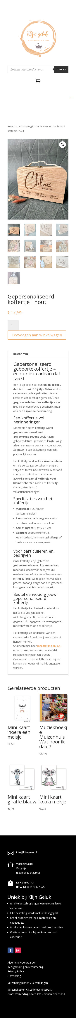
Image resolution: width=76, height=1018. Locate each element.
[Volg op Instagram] (18, 950)
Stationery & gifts (25, 126)
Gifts (39, 126)
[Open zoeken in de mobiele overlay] (38, 69)
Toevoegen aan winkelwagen (37, 335)
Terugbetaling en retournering (25, 967)
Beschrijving (20, 354)
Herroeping (14, 976)
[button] (62, 144)
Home (11, 126)
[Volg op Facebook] (10, 950)
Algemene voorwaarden (22, 962)
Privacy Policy (16, 971)
